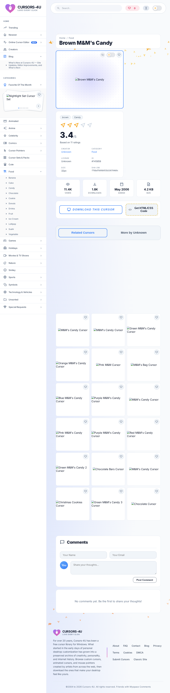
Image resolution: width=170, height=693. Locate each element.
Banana (12, 178)
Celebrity (13, 135)
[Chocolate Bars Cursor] (108, 469)
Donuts (12, 203)
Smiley (12, 270)
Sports (12, 277)
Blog (11, 56)
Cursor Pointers (17, 150)
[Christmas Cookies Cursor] (73, 503)
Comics (13, 143)
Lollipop (12, 224)
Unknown (66, 152)
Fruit (11, 213)
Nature (12, 263)
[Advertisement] (108, 24)
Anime (12, 128)
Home (62, 38)
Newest (13, 34)
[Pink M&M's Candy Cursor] (73, 434)
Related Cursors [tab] (82, 232)
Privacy (157, 645)
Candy (12, 188)
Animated (13, 121)
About (116, 645)
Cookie (12, 198)
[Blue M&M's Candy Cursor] (73, 399)
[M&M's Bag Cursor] (144, 364)
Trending (13, 27)
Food (11, 171)
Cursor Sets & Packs (19, 157)
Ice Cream (13, 219)
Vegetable (13, 234)
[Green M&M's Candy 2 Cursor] (73, 469)
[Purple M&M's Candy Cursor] (108, 399)
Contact (136, 645)
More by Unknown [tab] (134, 232)
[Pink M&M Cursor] (108, 364)
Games (12, 240)
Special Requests (17, 307)
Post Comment (144, 580)
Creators (13, 49)
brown (65, 117)
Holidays (13, 248)
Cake (11, 183)
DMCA (139, 652)
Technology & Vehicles (20, 292)
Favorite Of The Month (20, 84)
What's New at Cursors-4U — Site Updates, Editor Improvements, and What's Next (25, 65)
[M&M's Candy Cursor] (73, 330)
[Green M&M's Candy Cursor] (144, 330)
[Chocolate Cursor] (144, 503)
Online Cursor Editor (22, 42)
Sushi (11, 229)
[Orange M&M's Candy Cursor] (73, 364)
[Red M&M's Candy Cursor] (144, 434)
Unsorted (13, 299)
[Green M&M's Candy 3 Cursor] (108, 503)
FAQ (125, 645)
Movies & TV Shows (19, 255)
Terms (116, 652)
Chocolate (13, 193)
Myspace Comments (140, 686)
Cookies (127, 652)
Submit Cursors (121, 659)
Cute (11, 164)
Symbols (13, 284)
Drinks (12, 208)
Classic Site (140, 659)
